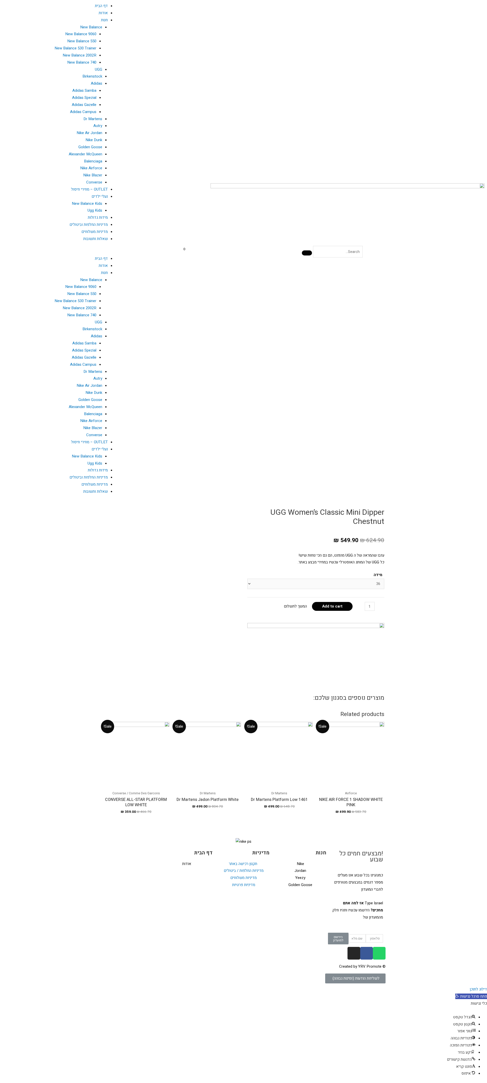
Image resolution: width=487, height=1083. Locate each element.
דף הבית (101, 6)
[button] (61, 251)
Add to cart (332, 606)
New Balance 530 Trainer (75, 48)
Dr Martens (92, 119)
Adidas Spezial (84, 97)
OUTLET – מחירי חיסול (89, 189)
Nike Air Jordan (89, 133)
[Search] (307, 252)
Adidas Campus (83, 112)
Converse (94, 182)
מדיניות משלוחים (94, 231)
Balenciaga (93, 161)
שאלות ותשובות (95, 239)
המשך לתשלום (295, 606)
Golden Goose (90, 147)
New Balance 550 (81, 41)
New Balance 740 (81, 62)
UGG (98, 69)
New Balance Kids (87, 203)
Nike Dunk (93, 140)
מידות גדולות (98, 217)
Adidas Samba (84, 90)
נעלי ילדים (100, 196)
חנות (104, 20)
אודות (103, 13)
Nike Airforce (91, 168)
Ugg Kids (95, 210)
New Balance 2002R (79, 55)
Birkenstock (92, 76)
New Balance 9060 (80, 34)
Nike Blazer (92, 175)
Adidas (96, 83)
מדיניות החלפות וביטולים (88, 224)
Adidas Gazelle (84, 104)
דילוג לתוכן (478, 989)
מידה (378, 575)
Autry (97, 126)
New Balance (91, 27)
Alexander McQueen (85, 154)
